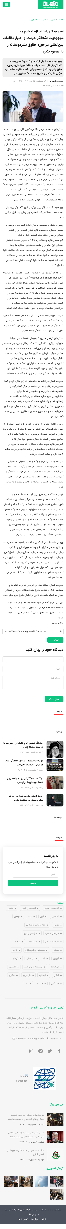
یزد (27, 984)
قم (44, 958)
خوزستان (33, 942)
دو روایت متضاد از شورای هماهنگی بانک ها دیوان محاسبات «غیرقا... (24, 763)
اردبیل (10, 908)
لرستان (42, 975)
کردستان (30, 958)
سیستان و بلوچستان (35, 950)
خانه (61, 20)
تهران (56, 925)
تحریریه (52, 81)
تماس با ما (23, 1219)
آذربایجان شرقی (51, 908)
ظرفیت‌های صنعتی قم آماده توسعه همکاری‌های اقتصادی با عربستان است (26, 1117)
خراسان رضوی (30, 933)
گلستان (12, 967)
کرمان (15, 958)
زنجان (17, 942)
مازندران (27, 975)
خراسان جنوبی (52, 933)
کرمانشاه (55, 967)
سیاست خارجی (38, 20)
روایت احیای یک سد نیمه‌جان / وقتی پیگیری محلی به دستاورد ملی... (25, 798)
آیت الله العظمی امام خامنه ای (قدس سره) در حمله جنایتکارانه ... (23, 745)
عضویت (33, 883)
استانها (60, 903)
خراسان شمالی (52, 942)
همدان (40, 984)
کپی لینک (55, 639)
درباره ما (34, 1219)
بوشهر (16, 916)
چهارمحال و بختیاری (36, 925)
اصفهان (55, 916)
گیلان (56, 975)
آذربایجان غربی (29, 908)
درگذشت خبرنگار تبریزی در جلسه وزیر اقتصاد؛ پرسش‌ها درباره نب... (25, 780)
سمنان (56, 950)
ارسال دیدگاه (54, 699)
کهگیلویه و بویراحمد (33, 967)
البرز (42, 916)
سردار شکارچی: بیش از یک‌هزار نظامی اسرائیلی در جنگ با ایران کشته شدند (26, 1135)
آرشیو (43, 1219)
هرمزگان (55, 984)
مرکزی (12, 975)
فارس (14, 950)
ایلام (30, 916)
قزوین (56, 958)
